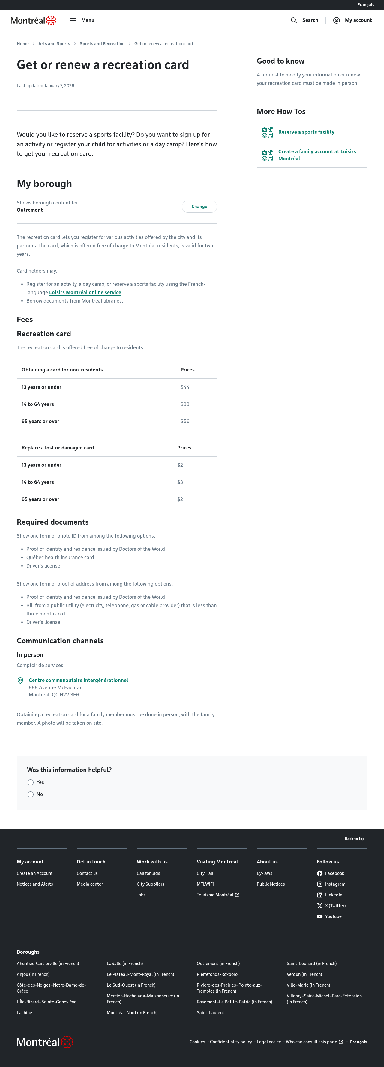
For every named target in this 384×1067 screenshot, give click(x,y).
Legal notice (269, 1041)
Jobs (141, 895)
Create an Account (35, 873)
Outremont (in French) (218, 963)
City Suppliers (150, 884)
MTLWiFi (205, 884)
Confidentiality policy (231, 1041)
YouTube (333, 916)
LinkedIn (333, 895)
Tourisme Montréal (215, 895)
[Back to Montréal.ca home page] (33, 20)
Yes (40, 782)
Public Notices (271, 884)
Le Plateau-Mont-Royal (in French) (140, 974)
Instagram (335, 884)
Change (199, 206)
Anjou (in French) (33, 974)
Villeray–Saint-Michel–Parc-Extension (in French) (324, 999)
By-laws (264, 873)
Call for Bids (148, 873)
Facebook (334, 873)
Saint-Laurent (210, 1012)
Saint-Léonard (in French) (312, 963)
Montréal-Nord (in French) (132, 1012)
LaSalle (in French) (125, 963)
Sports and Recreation (102, 43)
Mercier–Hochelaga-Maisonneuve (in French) (143, 999)
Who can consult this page (311, 1041)
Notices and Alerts (35, 884)
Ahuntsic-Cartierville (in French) (48, 963)
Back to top (355, 838)
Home (23, 43)
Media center (90, 884)
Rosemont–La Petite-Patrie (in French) (234, 1002)
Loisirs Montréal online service (85, 292)
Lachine (24, 1012)
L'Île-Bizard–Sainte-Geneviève (46, 1002)
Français (365, 4)
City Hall (205, 873)
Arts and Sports (54, 43)
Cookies (197, 1041)
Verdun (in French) (304, 974)
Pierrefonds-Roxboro (217, 974)
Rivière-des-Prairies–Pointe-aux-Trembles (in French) (229, 988)
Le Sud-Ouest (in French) (131, 985)
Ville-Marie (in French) (308, 985)
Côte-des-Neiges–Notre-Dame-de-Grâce (51, 988)
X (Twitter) (335, 905)
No (40, 794)
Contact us (87, 873)
